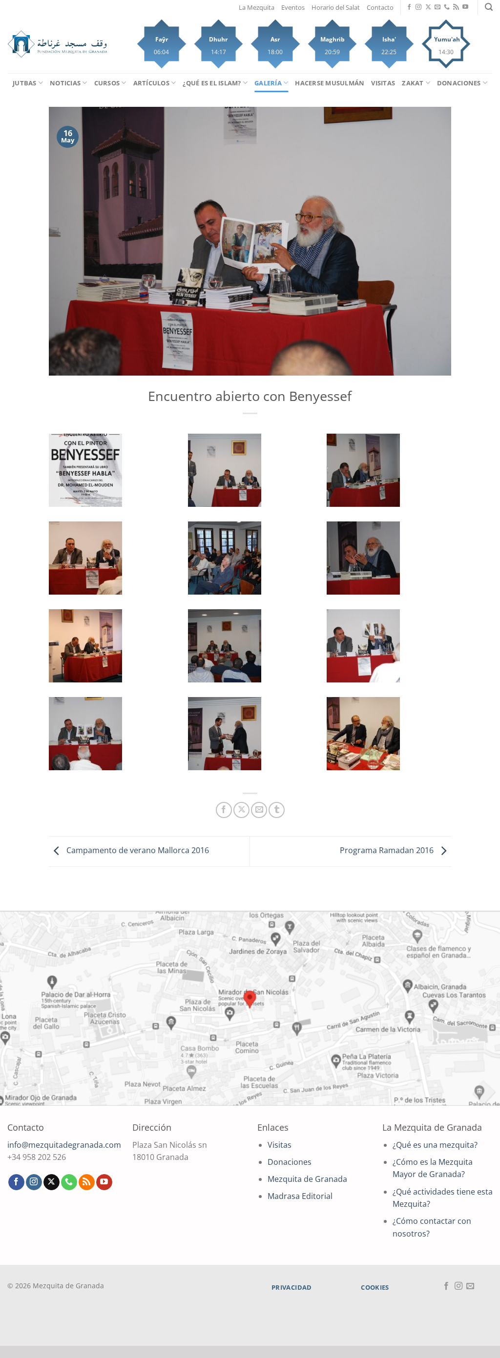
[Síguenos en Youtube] (465, 7)
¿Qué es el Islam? (212, 83)
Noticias (65, 83)
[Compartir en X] (241, 810)
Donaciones (459, 83)
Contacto (380, 7)
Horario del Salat (336, 7)
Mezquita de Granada (307, 1179)
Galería (268, 83)
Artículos (151, 83)
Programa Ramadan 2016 (388, 850)
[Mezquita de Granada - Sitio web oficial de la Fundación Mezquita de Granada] (57, 44)
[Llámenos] (447, 7)
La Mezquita (256, 7)
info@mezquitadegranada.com (64, 1144)
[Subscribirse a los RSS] (456, 7)
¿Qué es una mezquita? (435, 1144)
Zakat (412, 83)
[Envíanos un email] (437, 7)
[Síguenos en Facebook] (409, 7)
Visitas (383, 83)
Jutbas (25, 83)
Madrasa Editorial (300, 1196)
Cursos (107, 83)
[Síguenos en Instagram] (418, 7)
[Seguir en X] (428, 7)
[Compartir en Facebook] (224, 810)
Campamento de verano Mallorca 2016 (136, 850)
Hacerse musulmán (329, 83)
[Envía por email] (259, 810)
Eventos (293, 7)
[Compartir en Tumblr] (277, 810)
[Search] (489, 7)
